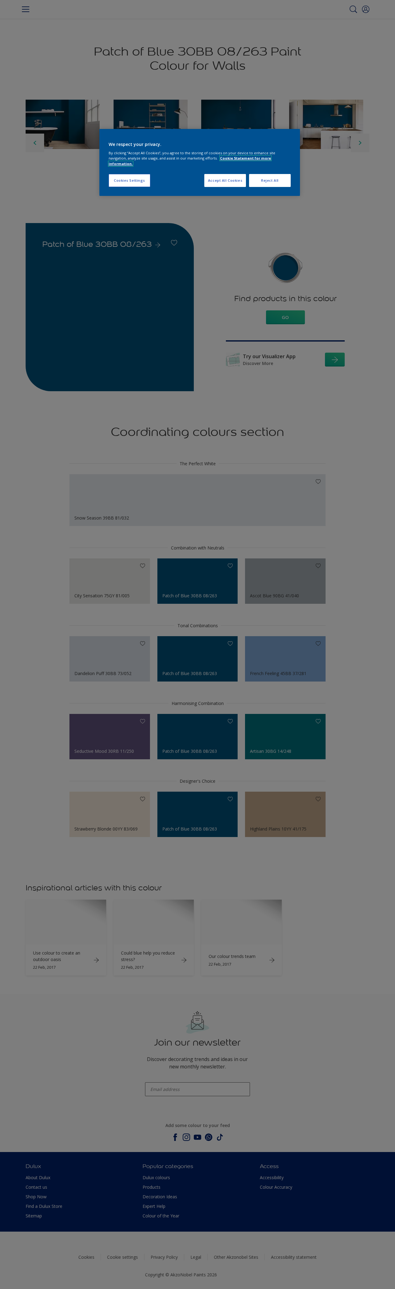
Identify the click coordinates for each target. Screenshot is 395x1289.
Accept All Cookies (225, 180)
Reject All (270, 180)
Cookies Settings (129, 180)
